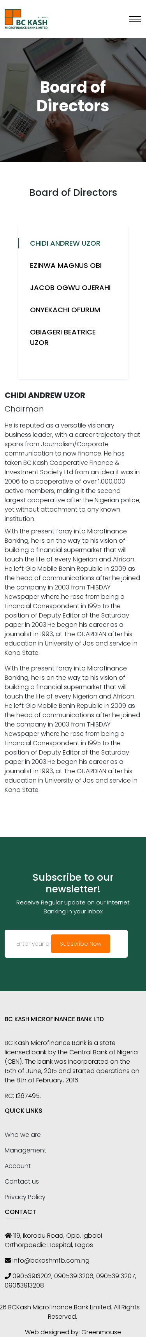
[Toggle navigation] (135, 19)
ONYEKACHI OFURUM (65, 310)
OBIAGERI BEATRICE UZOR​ (63, 337)
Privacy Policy (25, 1197)
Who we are (23, 1134)
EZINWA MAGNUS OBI (66, 265)
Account (18, 1165)
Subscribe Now (80, 944)
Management (25, 1150)
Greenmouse (101, 1332)
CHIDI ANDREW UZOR (65, 243)
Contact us (22, 1181)
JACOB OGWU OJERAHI (70, 287)
